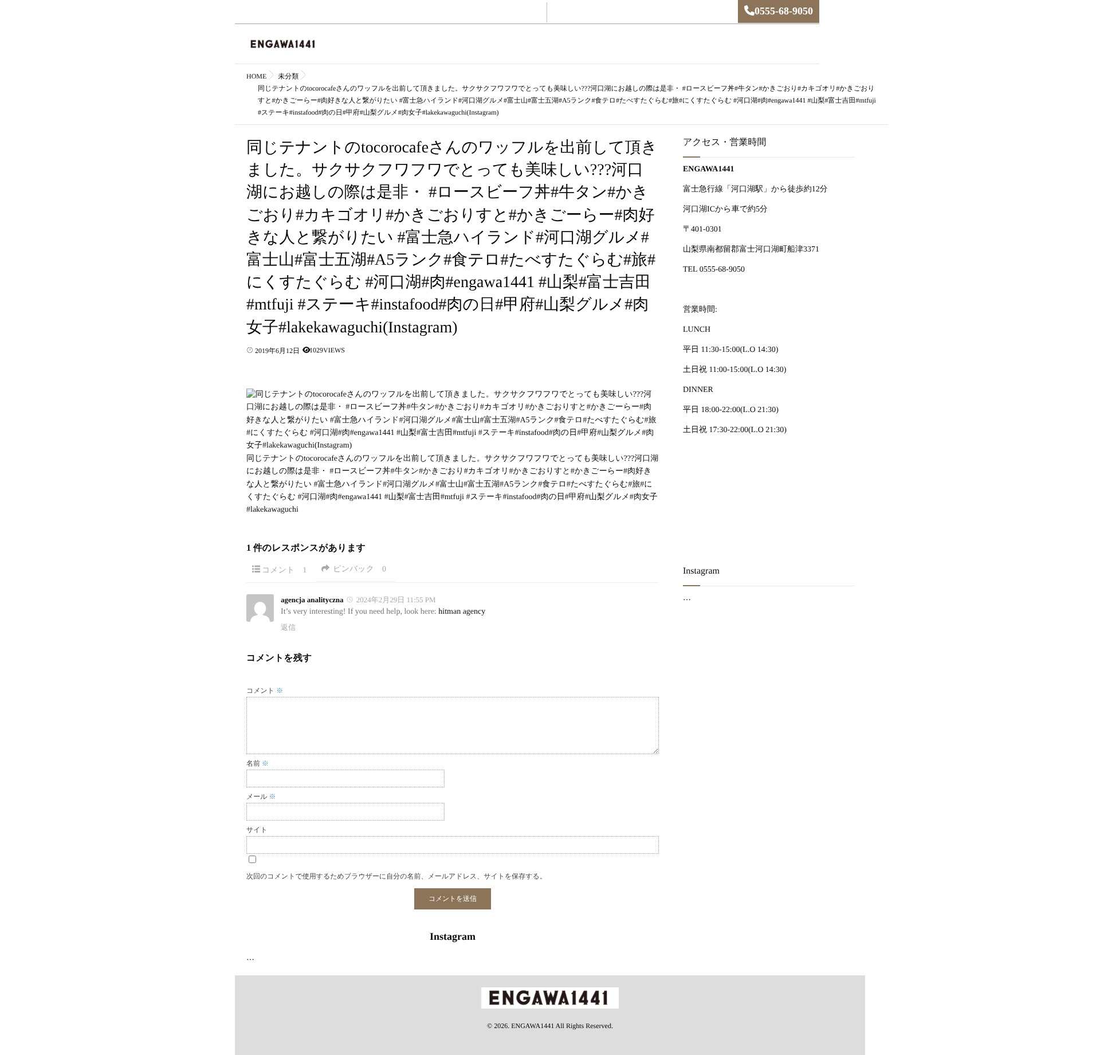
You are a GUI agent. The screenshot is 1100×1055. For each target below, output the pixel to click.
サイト (257, 830)
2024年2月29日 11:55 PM (396, 599)
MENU (563, 44)
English (487, 44)
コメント (284, 570)
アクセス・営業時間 (622, 44)
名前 (257, 763)
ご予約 (525, 44)
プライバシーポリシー (764, 44)
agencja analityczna (312, 599)
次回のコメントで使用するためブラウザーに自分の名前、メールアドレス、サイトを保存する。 (396, 876)
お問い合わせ (691, 44)
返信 (288, 627)
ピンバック (359, 569)
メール (261, 797)
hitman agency (461, 611)
